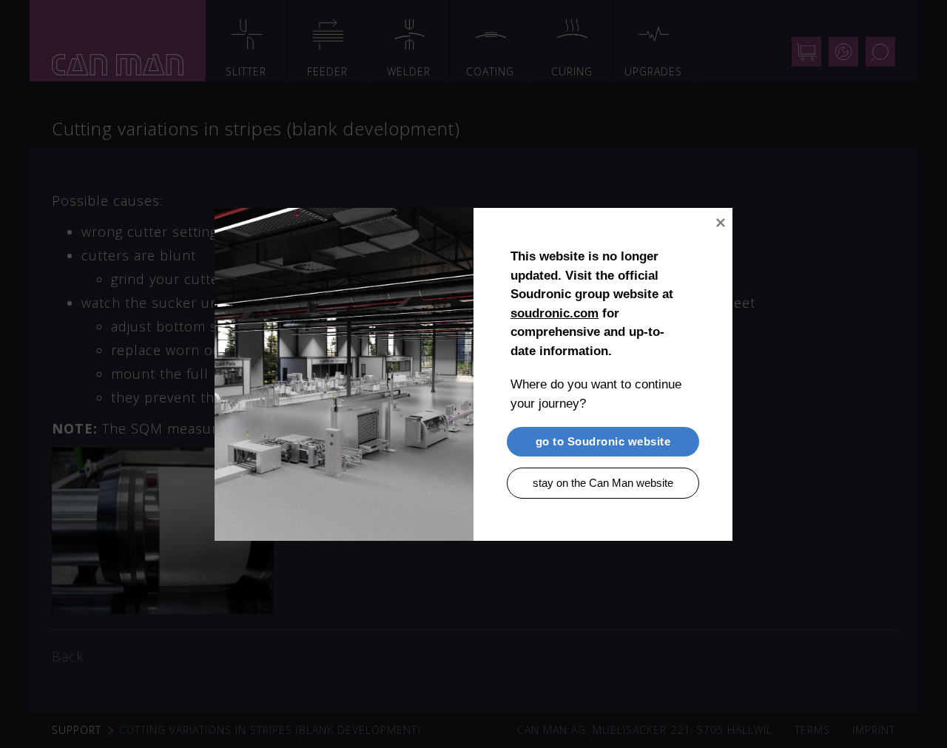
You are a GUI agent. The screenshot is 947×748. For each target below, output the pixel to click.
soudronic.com (554, 313)
